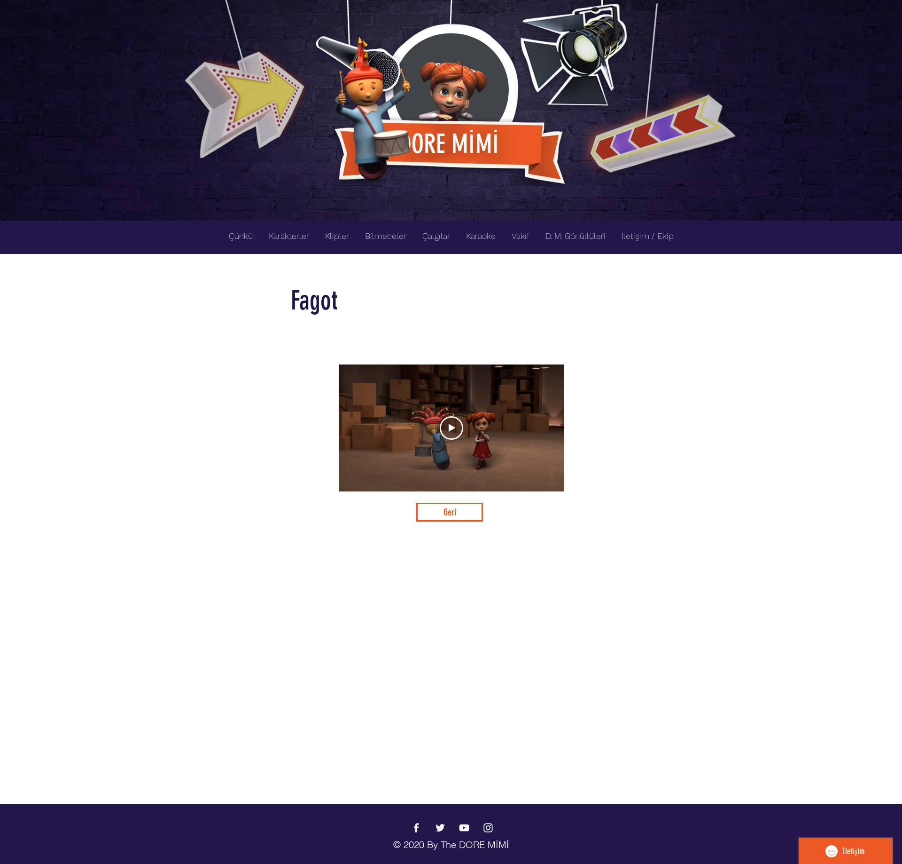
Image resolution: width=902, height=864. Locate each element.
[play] (713, 7)
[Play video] (451, 428)
